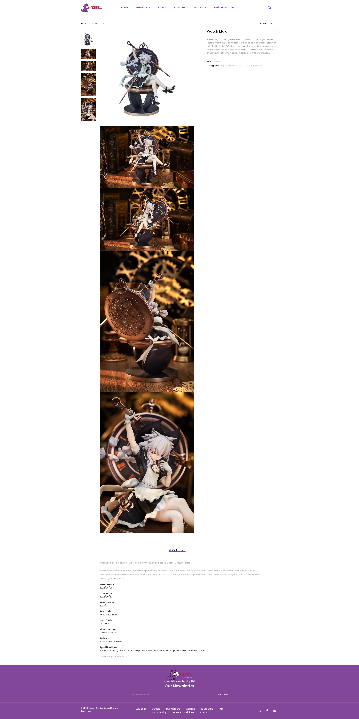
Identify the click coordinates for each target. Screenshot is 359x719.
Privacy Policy (159, 712)
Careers (156, 708)
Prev (265, 23)
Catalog (190, 708)
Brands (162, 7)
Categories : (213, 65)
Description (177, 549)
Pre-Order (258, 65)
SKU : (209, 61)
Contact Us (200, 7)
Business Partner (224, 7)
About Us (179, 7)
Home (124, 7)
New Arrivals (143, 7)
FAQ (220, 708)
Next (273, 23)
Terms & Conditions (183, 712)
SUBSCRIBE (223, 694)
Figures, (225, 65)
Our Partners (173, 708)
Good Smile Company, (241, 65)
